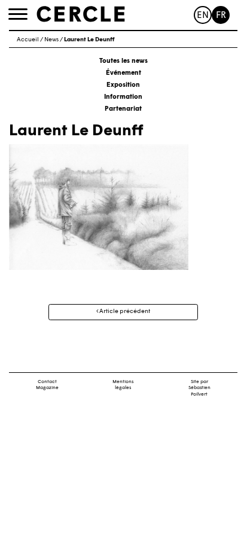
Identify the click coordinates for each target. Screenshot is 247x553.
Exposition (123, 85)
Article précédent (124, 311)
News (51, 40)
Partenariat (123, 109)
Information (123, 97)
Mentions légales (122, 385)
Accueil (28, 40)
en (203, 15)
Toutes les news (123, 61)
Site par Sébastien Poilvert (199, 388)
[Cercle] (81, 14)
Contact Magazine (47, 385)
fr (221, 15)
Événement (123, 73)
